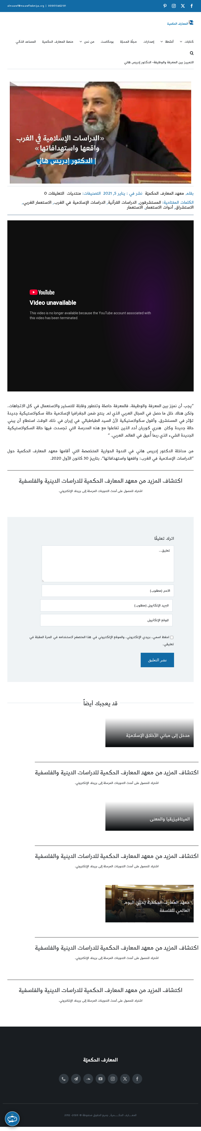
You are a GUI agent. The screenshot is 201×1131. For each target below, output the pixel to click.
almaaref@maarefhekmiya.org (25, 5)
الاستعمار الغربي (37, 202)
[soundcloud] (88, 1079)
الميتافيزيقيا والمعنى (170, 819)
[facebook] (137, 1079)
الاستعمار (135, 207)
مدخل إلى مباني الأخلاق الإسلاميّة (158, 735)
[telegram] (76, 1079)
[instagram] (113, 1079)
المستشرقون (150, 202)
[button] (192, 51)
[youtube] (100, 1079)
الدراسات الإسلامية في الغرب (79, 202)
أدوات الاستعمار (159, 207)
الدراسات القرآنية (122, 202)
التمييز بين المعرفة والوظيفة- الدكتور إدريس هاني (159, 62)
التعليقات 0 (54, 193)
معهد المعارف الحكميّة (164, 193)
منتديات (74, 193)
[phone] (64, 1079)
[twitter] (125, 1079)
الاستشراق (185, 207)
